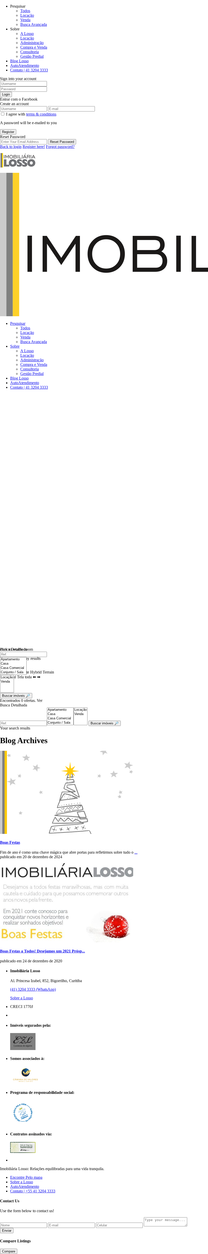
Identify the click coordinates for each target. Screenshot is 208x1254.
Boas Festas (10, 842)
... (135, 852)
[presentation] (13, 659)
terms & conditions (41, 114)
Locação (27, 15)
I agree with (31, 114)
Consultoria (29, 52)
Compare (8, 1251)
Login (6, 94)
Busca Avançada (33, 24)
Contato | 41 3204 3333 (29, 70)
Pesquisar (17, 323)
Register (8, 132)
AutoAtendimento (24, 65)
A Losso (27, 33)
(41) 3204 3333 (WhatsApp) (33, 989)
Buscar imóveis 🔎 (105, 723)
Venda (25, 20)
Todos (25, 11)
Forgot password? (60, 146)
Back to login (11, 146)
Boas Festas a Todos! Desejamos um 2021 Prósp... (42, 951)
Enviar (6, 1230)
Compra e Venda (33, 47)
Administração (32, 43)
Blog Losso (19, 61)
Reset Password (62, 142)
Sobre (15, 346)
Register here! (34, 146)
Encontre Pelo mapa (26, 1177)
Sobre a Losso (21, 998)
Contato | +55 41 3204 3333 (32, 1191)
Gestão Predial (32, 56)
